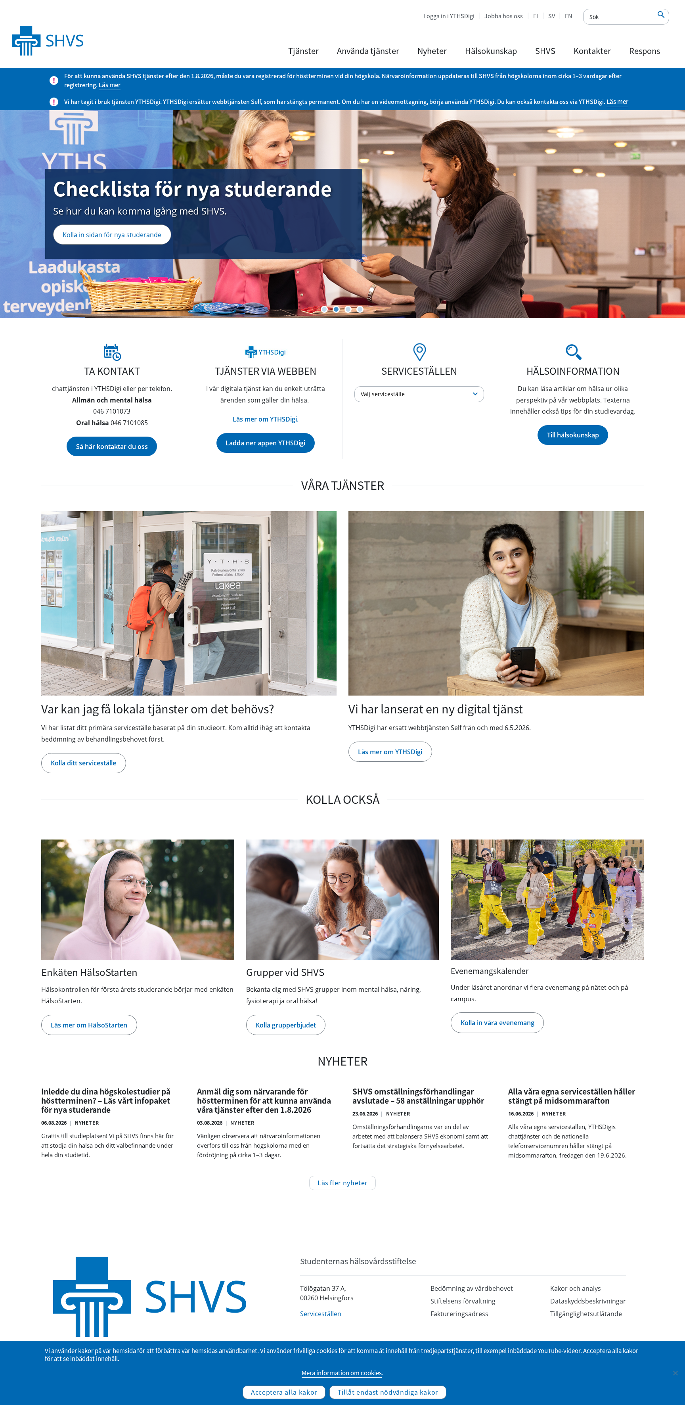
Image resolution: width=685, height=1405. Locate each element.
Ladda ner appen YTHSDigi (265, 443)
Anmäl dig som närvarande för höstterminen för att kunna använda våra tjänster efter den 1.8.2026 (264, 1100)
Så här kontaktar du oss (112, 446)
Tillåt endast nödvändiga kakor (388, 1392)
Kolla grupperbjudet (286, 1025)
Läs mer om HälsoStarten (89, 1025)
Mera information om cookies (342, 1373)
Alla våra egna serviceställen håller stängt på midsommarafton (571, 1096)
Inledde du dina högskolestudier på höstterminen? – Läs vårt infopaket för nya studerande (105, 1100)
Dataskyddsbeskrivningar (588, 1301)
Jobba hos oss (503, 16)
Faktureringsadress (459, 1313)
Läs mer (110, 85)
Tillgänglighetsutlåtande (586, 1313)
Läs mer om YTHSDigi (94, 256)
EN (568, 16)
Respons (644, 50)
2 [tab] (336, 309)
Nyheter (432, 50)
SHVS (545, 50)
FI (535, 16)
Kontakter (592, 50)
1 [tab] (324, 309)
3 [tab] (348, 309)
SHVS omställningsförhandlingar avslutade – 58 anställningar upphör (418, 1096)
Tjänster (303, 50)
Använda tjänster (368, 50)
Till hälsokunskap (573, 435)
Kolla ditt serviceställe (83, 763)
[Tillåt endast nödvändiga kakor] (675, 1373)
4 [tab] (360, 309)
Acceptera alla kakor (284, 1392)
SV (551, 16)
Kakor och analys (575, 1288)
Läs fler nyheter (342, 1182)
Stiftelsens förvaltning (463, 1301)
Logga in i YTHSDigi (449, 16)
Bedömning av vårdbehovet (472, 1288)
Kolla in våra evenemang (497, 1022)
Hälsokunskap (491, 50)
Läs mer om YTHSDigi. (265, 419)
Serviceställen (320, 1313)
